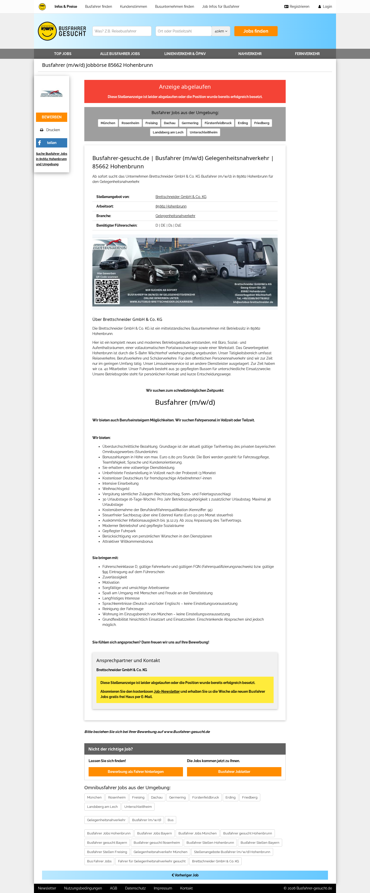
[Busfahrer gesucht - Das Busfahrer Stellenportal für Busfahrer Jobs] (42, 6)
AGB (113, 888)
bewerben (52, 117)
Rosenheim (130, 123)
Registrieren (299, 7)
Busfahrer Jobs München (197, 833)
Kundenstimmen (133, 7)
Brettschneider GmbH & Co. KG (181, 197)
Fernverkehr (307, 54)
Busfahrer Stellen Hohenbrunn (210, 843)
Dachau (169, 123)
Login (327, 7)
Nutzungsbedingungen (83, 888)
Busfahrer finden (98, 7)
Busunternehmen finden (174, 7)
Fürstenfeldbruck (218, 123)
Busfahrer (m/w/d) (146, 820)
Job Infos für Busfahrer (220, 7)
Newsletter (47, 888)
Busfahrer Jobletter (234, 772)
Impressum (163, 888)
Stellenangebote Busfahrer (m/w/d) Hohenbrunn (232, 852)
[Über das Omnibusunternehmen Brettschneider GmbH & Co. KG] (51, 93)
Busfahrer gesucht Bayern (107, 843)
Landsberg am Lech (168, 132)
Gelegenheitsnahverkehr (175, 216)
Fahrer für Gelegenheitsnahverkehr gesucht (152, 861)
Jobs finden (255, 31)
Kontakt (186, 888)
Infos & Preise (66, 7)
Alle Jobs (120, 54)
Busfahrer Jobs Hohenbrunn (109, 833)
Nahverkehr (250, 54)
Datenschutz (135, 888)
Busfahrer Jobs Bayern (154, 833)
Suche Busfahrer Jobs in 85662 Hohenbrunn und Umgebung (51, 159)
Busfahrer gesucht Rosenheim (157, 843)
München (108, 123)
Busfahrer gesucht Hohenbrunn (247, 833)
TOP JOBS (62, 54)
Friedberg (261, 123)
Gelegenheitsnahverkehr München (161, 852)
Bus (170, 820)
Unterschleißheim (203, 132)
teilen (51, 143)
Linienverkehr (185, 54)
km (220, 31)
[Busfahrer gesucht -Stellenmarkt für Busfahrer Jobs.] (61, 31)
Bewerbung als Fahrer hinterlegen (136, 772)
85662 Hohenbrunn (171, 206)
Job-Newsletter (167, 691)
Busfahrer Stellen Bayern (260, 843)
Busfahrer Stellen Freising (107, 852)
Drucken (51, 130)
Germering (190, 123)
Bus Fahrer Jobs (99, 861)
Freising (151, 123)
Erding (243, 123)
